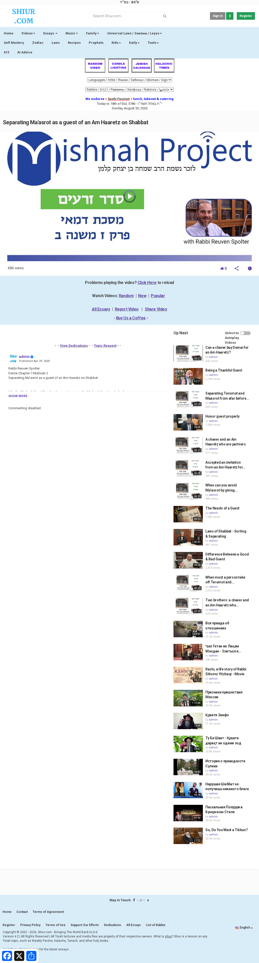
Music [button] (70, 33)
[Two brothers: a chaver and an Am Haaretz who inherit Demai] (188, 606)
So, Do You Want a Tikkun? (226, 830)
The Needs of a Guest (222, 508)
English (245, 927)
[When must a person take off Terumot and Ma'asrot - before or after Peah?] (188, 583)
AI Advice (24, 52)
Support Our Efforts (85, 925)
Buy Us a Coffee (131, 318)
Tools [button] (152, 43)
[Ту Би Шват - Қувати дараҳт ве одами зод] (188, 744)
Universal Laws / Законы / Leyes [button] (133, 33)
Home (8, 33)
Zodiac (38, 43)
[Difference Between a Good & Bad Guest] (188, 560)
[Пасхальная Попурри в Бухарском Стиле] (188, 813)
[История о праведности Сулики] (188, 767)
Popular (158, 295)
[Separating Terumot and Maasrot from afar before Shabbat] (188, 399)
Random (126, 295)
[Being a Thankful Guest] (188, 376)
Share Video (156, 309)
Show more (17, 396)
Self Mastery (14, 43)
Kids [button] (115, 43)
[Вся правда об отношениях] (188, 629)
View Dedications (74, 345)
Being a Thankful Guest (223, 370)
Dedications (112, 925)
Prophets (96, 43)
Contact (22, 912)
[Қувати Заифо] (188, 721)
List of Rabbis (155, 925)
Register (246, 16)
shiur (168, 936)
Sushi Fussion (119, 99)
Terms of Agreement (48, 912)
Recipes (74, 43)
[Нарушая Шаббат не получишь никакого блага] (188, 790)
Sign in (218, 16)
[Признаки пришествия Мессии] (188, 698)
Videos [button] (27, 33)
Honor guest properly (222, 416)
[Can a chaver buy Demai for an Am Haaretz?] (188, 353)
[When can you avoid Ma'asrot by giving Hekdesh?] (188, 491)
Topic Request (105, 345)
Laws (56, 43)
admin (24, 357)
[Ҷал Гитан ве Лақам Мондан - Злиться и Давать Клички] (188, 652)
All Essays (101, 309)
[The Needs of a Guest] (188, 514)
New (142, 295)
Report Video (127, 309)
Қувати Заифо (217, 715)
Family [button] (91, 33)
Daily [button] (133, 43)
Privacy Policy (30, 925)
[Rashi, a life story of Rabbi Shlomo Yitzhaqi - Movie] (188, 675)
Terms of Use (56, 925)
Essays (49, 33)
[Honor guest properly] (188, 422)
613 (6, 52)
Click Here (147, 282)
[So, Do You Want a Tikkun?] (188, 836)
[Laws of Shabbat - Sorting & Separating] (188, 537)
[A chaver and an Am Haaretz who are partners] (188, 445)
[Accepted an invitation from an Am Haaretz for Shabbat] (188, 468)
